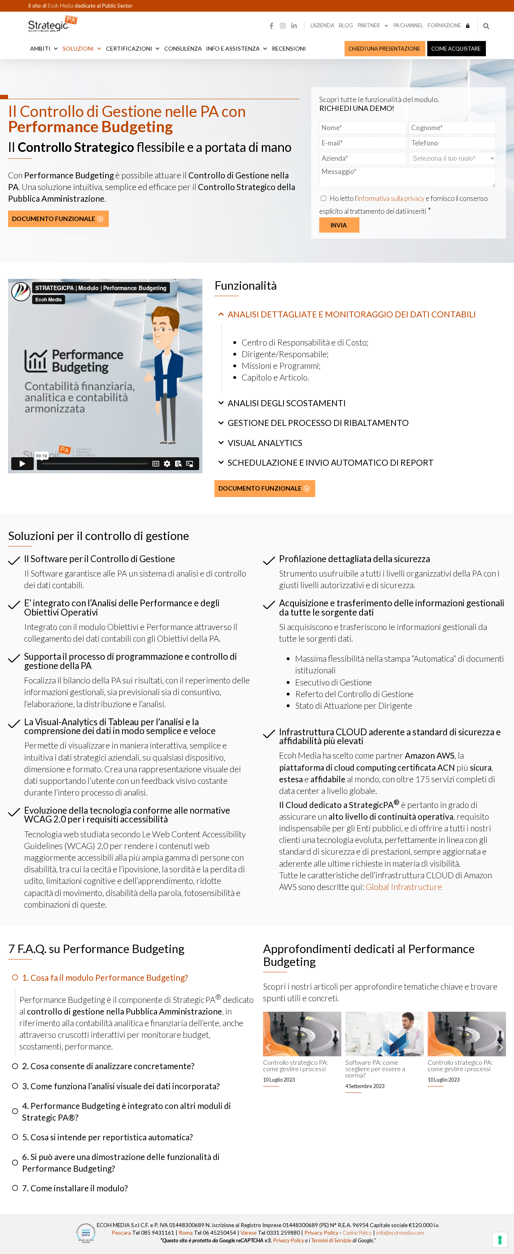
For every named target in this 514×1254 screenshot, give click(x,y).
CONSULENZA (183, 48)
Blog (346, 26)
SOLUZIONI (78, 48)
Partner (369, 26)
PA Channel (408, 26)
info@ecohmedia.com (400, 1232)
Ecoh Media (61, 5)
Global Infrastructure (404, 887)
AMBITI (40, 48)
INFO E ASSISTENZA (233, 48)
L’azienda (322, 26)
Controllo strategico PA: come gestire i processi (295, 1065)
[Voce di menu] (468, 26)
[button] (486, 26)
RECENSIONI (289, 48)
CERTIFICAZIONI (129, 48)
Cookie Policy (357, 1232)
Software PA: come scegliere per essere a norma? (375, 1068)
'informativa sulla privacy (391, 198)
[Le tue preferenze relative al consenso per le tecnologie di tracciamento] (500, 1240)
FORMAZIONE (444, 26)
